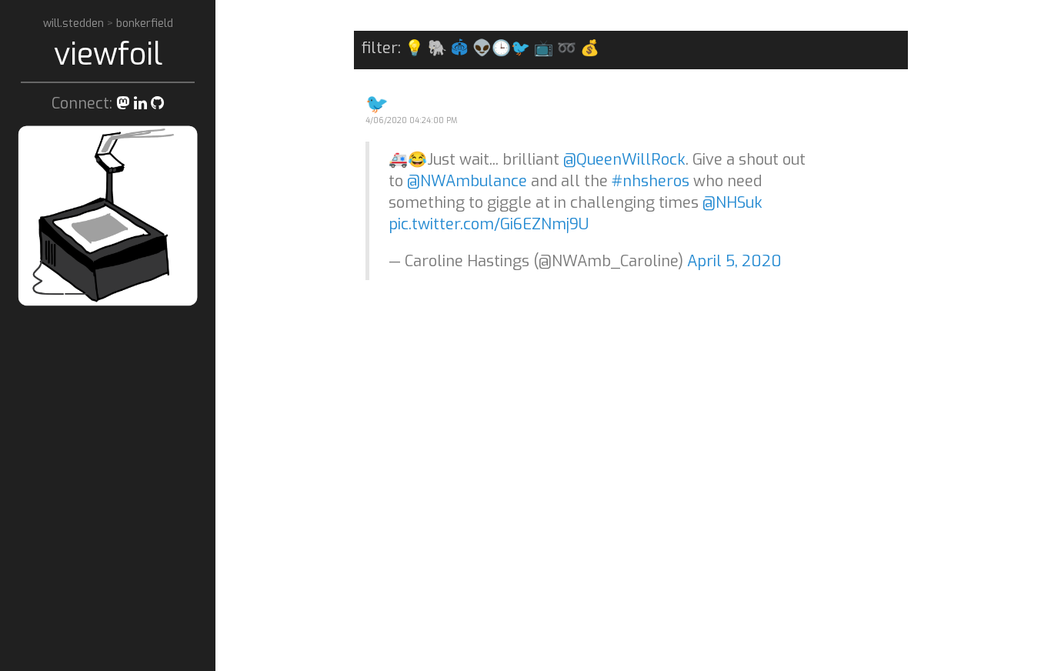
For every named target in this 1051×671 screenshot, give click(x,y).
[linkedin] (140, 103)
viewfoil (108, 54)
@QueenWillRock (624, 159)
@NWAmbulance (467, 181)
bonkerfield (144, 23)
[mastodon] (123, 103)
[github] (157, 103)
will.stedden (75, 23)
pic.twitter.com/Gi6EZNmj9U (489, 224)
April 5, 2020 (734, 261)
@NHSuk (732, 202)
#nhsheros (650, 181)
